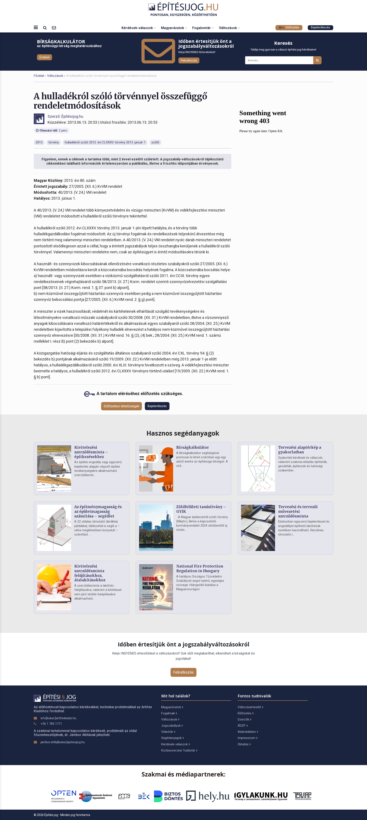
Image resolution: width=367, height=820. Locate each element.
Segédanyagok (171, 738)
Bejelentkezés (320, 27)
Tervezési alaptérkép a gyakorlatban (299, 449)
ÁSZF (242, 725)
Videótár (167, 732)
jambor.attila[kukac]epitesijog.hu (63, 742)
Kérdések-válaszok (137, 28)
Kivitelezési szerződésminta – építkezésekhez (91, 452)
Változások (228, 28)
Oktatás (243, 744)
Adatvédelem (247, 732)
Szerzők (243, 719)
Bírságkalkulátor (192, 447)
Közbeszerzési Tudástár (178, 750)
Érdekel (44, 57)
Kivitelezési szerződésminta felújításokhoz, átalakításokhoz (89, 573)
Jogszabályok (171, 725)
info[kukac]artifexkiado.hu (58, 718)
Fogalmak (168, 713)
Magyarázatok (173, 28)
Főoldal (39, 76)
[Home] (183, 9)
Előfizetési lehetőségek (121, 406)
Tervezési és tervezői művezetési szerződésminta (298, 512)
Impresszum (246, 738)
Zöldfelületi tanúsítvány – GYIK (201, 509)
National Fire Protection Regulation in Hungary (199, 568)
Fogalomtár (202, 28)
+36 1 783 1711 (51, 724)
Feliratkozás (189, 60)
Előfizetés (292, 27)
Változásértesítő (249, 707)
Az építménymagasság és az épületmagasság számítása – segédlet (98, 512)
